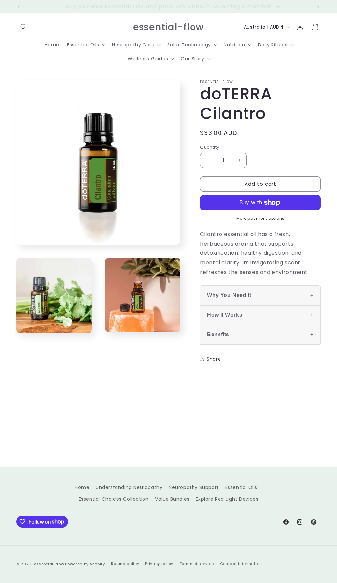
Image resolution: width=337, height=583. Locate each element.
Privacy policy (159, 563)
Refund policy (125, 563)
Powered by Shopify (85, 564)
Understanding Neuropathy (129, 487)
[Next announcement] (318, 6)
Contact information (241, 563)
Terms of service (197, 563)
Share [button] (214, 359)
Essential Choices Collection (114, 499)
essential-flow (49, 564)
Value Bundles (172, 499)
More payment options (260, 218)
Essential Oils (241, 487)
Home (82, 487)
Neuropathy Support (194, 487)
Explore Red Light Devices (227, 499)
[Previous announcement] (19, 6)
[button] (23, 27)
